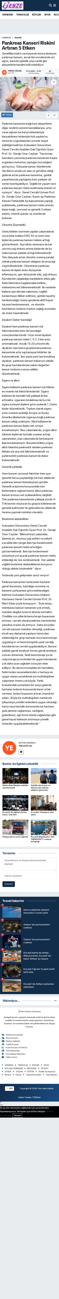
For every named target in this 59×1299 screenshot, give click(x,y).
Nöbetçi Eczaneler (14, 1035)
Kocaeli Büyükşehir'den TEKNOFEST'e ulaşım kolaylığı (43, 839)
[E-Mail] (21, 752)
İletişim (8, 1075)
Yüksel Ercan (25, 746)
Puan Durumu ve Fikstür (16, 1047)
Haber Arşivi (11, 1057)
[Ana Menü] (54, 5)
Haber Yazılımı (24, 1097)
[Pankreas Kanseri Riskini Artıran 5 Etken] (29, 94)
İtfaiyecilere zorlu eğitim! (15, 837)
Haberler (6, 38)
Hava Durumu (12, 1038)
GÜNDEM (7, 14)
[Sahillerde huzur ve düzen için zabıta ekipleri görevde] (44, 776)
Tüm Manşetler (13, 1051)
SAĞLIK (8, 1072)
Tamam (17, 1115)
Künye (18, 1075)
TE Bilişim (36, 1097)
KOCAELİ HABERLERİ (14, 1068)
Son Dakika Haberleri (15, 1054)
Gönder (8, 884)
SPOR (47, 14)
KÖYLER (36, 14)
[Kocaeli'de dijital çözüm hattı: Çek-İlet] (15, 803)
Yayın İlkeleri (51, 1075)
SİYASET (45, 1068)
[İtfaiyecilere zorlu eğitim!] (15, 827)
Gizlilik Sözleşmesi (46, 1072)
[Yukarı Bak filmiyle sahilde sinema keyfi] (15, 776)
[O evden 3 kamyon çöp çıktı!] (44, 803)
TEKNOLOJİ (22, 14)
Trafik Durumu (12, 1044)
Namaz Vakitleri (13, 1041)
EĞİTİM (30, 1072)
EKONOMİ (31, 1068)
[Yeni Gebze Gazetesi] (12, 6)
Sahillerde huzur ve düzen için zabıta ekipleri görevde (41, 787)
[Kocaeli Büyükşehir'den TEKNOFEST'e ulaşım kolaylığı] (44, 827)
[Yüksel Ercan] (9, 748)
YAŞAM (17, 38)
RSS (11, 1088)
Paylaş (9, 115)
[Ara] (50, 5)
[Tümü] (55, 1001)
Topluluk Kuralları (33, 1075)
